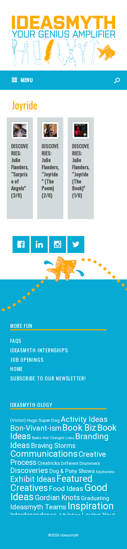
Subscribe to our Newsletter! (48, 378)
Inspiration (90, 506)
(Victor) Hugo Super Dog (35, 420)
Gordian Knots (57, 497)
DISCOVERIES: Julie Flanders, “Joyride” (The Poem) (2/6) (50, 170)
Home (16, 369)
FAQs (15, 341)
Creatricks (49, 463)
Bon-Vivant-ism (35, 428)
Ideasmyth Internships (39, 350)
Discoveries (29, 470)
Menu (27, 80)
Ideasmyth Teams (38, 507)
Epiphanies (105, 472)
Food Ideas (66, 489)
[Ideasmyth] (63, 30)
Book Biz (79, 428)
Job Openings (26, 360)
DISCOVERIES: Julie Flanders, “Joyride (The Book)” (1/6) (80, 170)
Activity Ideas (84, 419)
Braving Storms (53, 446)
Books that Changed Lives (53, 438)
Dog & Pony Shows (72, 471)
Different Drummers (80, 463)
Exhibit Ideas (33, 479)
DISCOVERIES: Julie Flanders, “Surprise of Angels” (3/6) (19, 170)
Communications (44, 454)
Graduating (95, 498)
